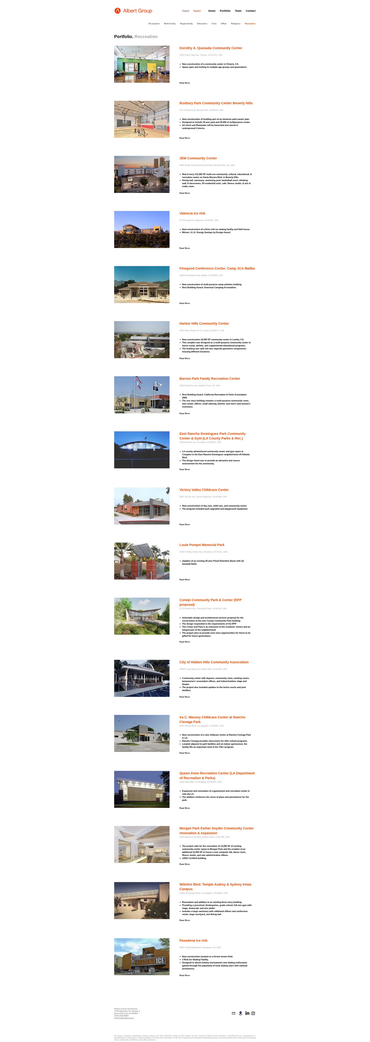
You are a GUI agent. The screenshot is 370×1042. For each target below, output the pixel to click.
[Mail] (233, 1013)
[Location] (240, 1013)
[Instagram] (253, 1013)
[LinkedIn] (247, 1013)
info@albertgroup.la (124, 1018)
